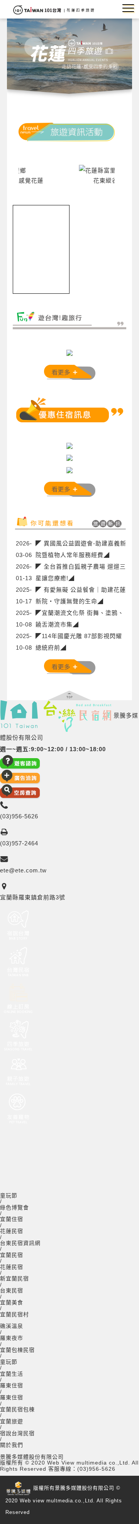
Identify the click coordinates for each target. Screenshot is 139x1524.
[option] (69, 174)
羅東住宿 (11, 1386)
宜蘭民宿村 (14, 1314)
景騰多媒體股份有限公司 (32, 1457)
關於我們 (11, 1445)
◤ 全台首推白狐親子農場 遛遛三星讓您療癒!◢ (81, 572)
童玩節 (8, 1196)
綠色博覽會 (14, 1208)
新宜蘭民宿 (14, 1279)
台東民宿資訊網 (20, 1243)
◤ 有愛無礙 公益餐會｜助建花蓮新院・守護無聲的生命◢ (81, 595)
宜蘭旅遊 (11, 1421)
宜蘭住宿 (11, 1219)
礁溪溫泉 (11, 1326)
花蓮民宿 (11, 1231)
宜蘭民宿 (11, 1255)
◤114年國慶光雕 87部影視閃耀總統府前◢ (79, 642)
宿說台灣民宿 (17, 1433)
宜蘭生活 (11, 1374)
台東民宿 (11, 1291)
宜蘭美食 (11, 1303)
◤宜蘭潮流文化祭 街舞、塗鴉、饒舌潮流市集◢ (80, 619)
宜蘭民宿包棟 (17, 1409)
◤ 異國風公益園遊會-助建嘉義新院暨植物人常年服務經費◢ (81, 549)
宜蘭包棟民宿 (17, 1350)
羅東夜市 (11, 1338)
